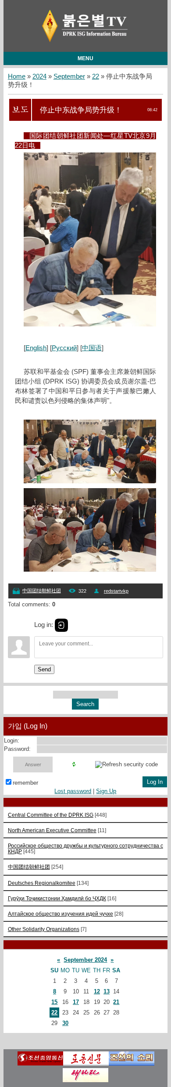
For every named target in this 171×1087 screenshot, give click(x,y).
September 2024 (85, 960)
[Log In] (61, 625)
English (35, 347)
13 (106, 991)
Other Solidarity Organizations (43, 929)
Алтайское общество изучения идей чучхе (60, 914)
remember (25, 782)
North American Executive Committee (52, 830)
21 (116, 1002)
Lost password (72, 791)
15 (54, 1002)
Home (16, 76)
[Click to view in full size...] (94, 324)
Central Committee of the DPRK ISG (50, 815)
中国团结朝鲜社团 (41, 590)
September (69, 76)
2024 (39, 76)
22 (95, 76)
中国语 (92, 347)
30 (65, 1023)
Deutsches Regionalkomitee (41, 883)
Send (44, 669)
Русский (64, 347)
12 (97, 991)
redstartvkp (116, 591)
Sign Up (106, 791)
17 (76, 1002)
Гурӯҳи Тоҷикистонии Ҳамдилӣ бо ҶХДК (57, 898)
